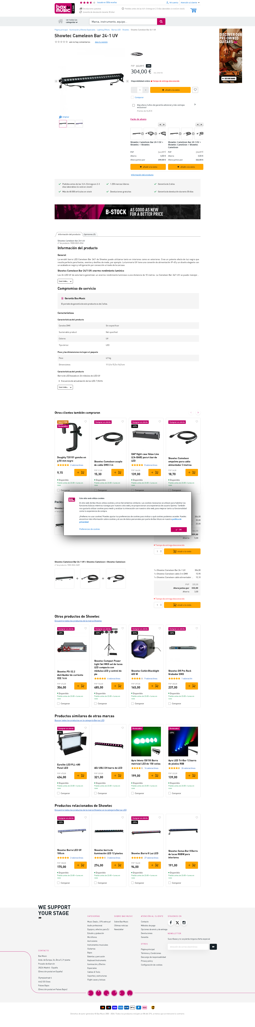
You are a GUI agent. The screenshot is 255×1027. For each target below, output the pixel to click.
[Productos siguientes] (198, 412)
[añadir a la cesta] (80, 472)
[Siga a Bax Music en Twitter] (177, 923)
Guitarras (91, 948)
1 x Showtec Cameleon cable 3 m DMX (171, 573)
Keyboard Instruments (96, 960)
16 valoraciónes (151, 768)
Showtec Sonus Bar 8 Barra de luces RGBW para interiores (183, 854)
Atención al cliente (152, 916)
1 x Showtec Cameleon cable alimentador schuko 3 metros (173, 577)
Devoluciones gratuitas (92, 9)
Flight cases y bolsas (96, 979)
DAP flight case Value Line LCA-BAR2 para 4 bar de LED (145, 457)
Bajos (89, 952)
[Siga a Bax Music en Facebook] (171, 923)
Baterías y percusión (96, 956)
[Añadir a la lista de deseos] (195, 89)
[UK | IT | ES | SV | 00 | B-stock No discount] (128, 211)
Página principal (148, 949)
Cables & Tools (93, 972)
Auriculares (92, 941)
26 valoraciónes (188, 768)
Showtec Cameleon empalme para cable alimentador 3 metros (180, 461)
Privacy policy (147, 961)
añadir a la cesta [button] (172, 90)
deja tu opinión (101, 42)
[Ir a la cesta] (193, 9)
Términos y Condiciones (151, 953)
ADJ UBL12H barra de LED (108, 767)
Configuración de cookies (151, 964)
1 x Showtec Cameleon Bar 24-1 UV (169, 570)
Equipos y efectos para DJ (98, 929)
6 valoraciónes (113, 678)
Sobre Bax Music (121, 921)
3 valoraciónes (113, 857)
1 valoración (186, 678)
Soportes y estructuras (97, 975)
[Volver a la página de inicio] (60, 21)
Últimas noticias (121, 925)
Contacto (145, 921)
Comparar (65, 490)
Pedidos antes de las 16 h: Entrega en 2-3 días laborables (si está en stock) (155, 9)
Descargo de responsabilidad (153, 957)
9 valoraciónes (150, 678)
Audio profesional (94, 925)
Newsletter (119, 929)
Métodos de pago (148, 925)
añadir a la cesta (184, 551)
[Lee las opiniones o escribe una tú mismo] (61, 41)
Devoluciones (146, 933)
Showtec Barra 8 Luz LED (144, 853)
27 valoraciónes (151, 857)
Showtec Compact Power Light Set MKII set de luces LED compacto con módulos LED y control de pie (108, 667)
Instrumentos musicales (97, 944)
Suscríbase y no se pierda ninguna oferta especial (189, 939)
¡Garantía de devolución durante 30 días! (99, 12)
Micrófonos (92, 937)
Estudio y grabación (95, 933)
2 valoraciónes (76, 465)
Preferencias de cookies (89, 529)
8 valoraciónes (150, 465)
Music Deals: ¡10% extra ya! (99, 921)
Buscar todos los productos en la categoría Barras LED (79, 720)
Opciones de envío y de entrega (154, 929)
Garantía (144, 937)
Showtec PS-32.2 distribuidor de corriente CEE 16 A (70, 675)
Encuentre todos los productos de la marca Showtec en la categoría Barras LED (91, 810)
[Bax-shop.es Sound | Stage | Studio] (65, 8)
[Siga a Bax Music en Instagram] (184, 923)
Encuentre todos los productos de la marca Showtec (78, 620)
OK (180, 529)
